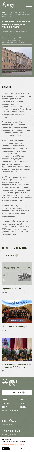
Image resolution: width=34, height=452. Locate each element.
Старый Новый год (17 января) (14, 326)
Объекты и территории (17, 12)
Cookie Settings (25, 449)
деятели (5, 407)
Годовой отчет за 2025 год (12, 289)
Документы (23, 403)
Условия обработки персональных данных (13, 444)
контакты (22, 407)
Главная (4, 12)
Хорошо (5, 449)
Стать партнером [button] (15, 392)
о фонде (5, 399)
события (22, 399)
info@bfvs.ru (9, 420)
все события (10, 255)
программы (6, 403)
